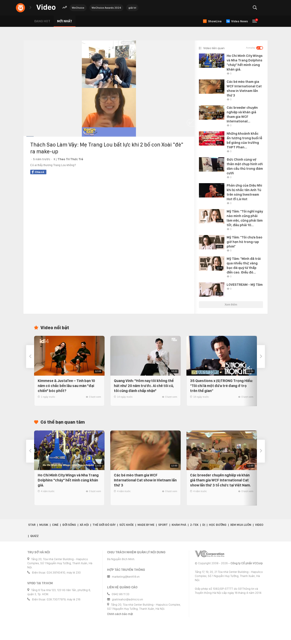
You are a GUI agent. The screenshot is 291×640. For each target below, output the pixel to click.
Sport (163, 524)
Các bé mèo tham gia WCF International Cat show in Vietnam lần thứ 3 (145, 480)
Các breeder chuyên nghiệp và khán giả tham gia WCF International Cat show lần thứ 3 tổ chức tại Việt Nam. (220, 480)
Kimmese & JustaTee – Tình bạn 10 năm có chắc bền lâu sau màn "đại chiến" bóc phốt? (66, 386)
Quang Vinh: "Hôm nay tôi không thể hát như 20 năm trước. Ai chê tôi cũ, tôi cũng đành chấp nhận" (144, 386)
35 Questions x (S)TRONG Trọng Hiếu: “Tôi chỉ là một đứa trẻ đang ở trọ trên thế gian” (221, 386)
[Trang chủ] (45, 7)
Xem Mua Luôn (240, 524)
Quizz (34, 536)
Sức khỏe (126, 524)
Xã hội (84, 524)
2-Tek (194, 524)
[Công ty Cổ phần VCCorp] (209, 554)
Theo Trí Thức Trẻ (70, 159)
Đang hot (42, 21)
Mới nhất (64, 21)
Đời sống (69, 524)
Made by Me (146, 524)
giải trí (132, 7)
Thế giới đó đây (104, 524)
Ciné (55, 524)
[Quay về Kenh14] (20, 7)
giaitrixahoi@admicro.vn (127, 599)
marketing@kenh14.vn (126, 576)
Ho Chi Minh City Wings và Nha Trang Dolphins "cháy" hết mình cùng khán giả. (68, 480)
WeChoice (78, 7)
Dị (203, 524)
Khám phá (179, 524)
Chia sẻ (39, 172)
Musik (43, 524)
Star (31, 524)
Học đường (217, 524)
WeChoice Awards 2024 (106, 7)
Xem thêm (231, 304)
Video (259, 524)
